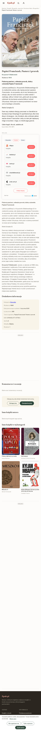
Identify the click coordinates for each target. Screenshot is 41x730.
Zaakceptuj (20, 727)
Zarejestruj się (27, 403)
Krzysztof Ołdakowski (9, 74)
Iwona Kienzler (6, 458)
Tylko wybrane (27, 723)
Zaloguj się (13, 403)
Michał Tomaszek (6, 491)
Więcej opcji (13, 719)
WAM (10, 77)
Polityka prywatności (25, 713)
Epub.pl (11, 3)
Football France (25, 493)
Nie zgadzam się (14, 723)
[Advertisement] (20, 358)
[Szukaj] (18, 3)
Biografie (35, 8)
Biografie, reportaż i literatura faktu (22, 8)
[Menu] (3, 3)
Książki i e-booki (6, 713)
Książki (9, 8)
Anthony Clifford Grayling (28, 458)
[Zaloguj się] (23, 3)
